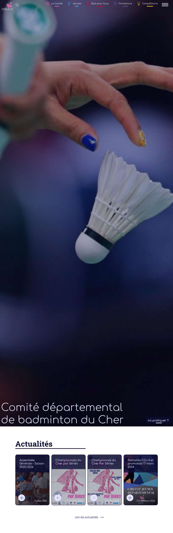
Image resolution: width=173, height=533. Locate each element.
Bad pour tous (100, 3)
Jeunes (77, 3)
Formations (125, 3)
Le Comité (57, 3)
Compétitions (150, 3)
